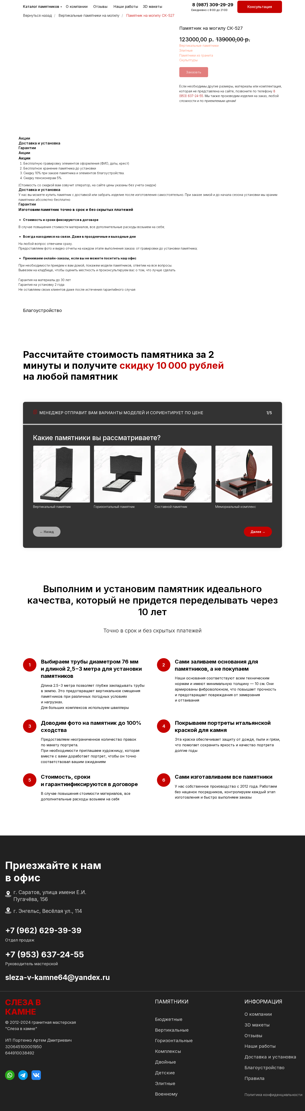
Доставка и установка (270, 1057)
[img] (10, 1075)
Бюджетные (168, 1019)
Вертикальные (172, 1030)
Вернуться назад (37, 15)
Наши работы (125, 6)
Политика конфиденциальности (273, 1095)
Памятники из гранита (196, 55)
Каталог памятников (41, 6)
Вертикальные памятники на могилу (88, 15)
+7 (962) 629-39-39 (43, 930)
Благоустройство (264, 1067)
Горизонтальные (174, 1040)
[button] (259, 7)
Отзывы (100, 6)
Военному (166, 1094)
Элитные (186, 50)
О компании (77, 6)
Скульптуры (188, 60)
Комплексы (168, 1051)
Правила (254, 1078)
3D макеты (152, 6)
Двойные (165, 1062)
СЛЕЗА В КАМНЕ (23, 1007)
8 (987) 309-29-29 (212, 4)
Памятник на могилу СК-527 (150, 15)
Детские (165, 1072)
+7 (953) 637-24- (39, 954)
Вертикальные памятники (199, 45)
